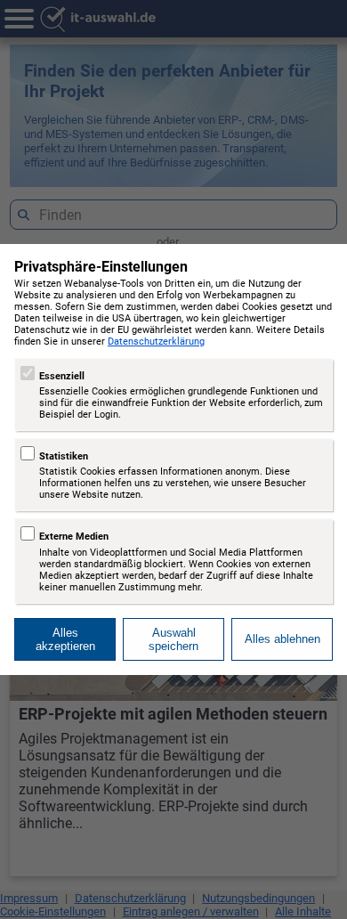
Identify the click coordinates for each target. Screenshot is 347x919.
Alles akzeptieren (65, 639)
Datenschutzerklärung (156, 341)
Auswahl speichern (173, 639)
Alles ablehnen (282, 639)
